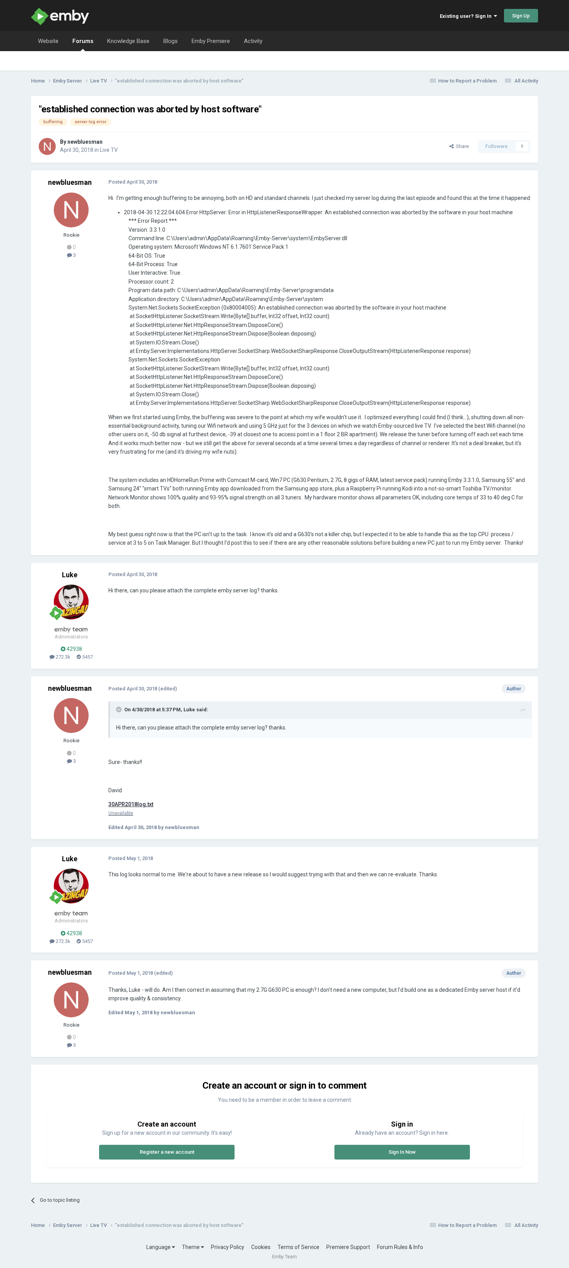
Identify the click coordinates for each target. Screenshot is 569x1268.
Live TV (109, 150)
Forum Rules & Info (400, 1247)
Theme (191, 1247)
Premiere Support (348, 1247)
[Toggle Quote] (119, 709)
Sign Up (521, 16)
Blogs (170, 41)
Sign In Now (402, 1152)
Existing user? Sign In (467, 16)
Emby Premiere (211, 41)
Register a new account (167, 1152)
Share (461, 146)
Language (159, 1247)
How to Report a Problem (467, 81)
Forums (82, 41)
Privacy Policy (227, 1247)
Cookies (261, 1247)
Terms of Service (298, 1247)
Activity (253, 41)
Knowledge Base (128, 41)
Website (48, 41)
